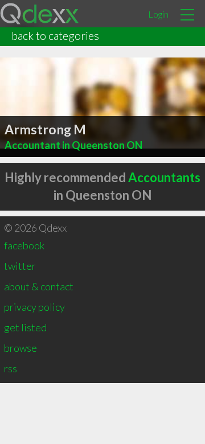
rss (10, 368)
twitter (20, 266)
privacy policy (34, 307)
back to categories (55, 35)
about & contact (38, 286)
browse (20, 348)
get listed (25, 327)
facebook (24, 245)
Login (158, 14)
